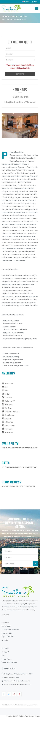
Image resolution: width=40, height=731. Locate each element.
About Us (5, 640)
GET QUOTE (20, 74)
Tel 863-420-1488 (20, 97)
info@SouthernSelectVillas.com (20, 102)
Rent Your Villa (7, 633)
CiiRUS (35, 705)
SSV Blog (5, 648)
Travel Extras (6, 626)
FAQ (3, 655)
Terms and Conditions (9, 662)
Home (3, 19)
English (26, 2)
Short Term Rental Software (30, 716)
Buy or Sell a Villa (8, 637)
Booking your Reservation (11, 630)
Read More (5, 615)
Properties (9, 19)
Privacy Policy (6, 659)
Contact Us (5, 652)
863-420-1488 (14, 677)
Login (35, 2)
